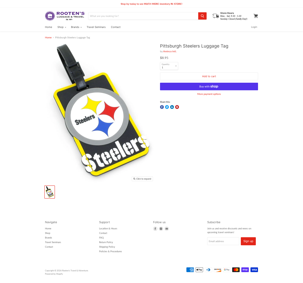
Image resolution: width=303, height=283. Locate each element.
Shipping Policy (107, 246)
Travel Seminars (96, 27)
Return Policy (106, 242)
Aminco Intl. (170, 51)
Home (48, 27)
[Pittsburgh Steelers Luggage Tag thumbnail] (50, 192)
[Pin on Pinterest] (177, 107)
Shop (60, 27)
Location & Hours (108, 228)
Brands (75, 27)
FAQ (101, 237)
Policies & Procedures (110, 251)
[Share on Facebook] (162, 107)
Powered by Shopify (54, 274)
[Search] (202, 16)
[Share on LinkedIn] (172, 107)
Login (254, 26)
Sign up (248, 241)
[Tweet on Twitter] (167, 107)
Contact (116, 27)
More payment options (209, 94)
